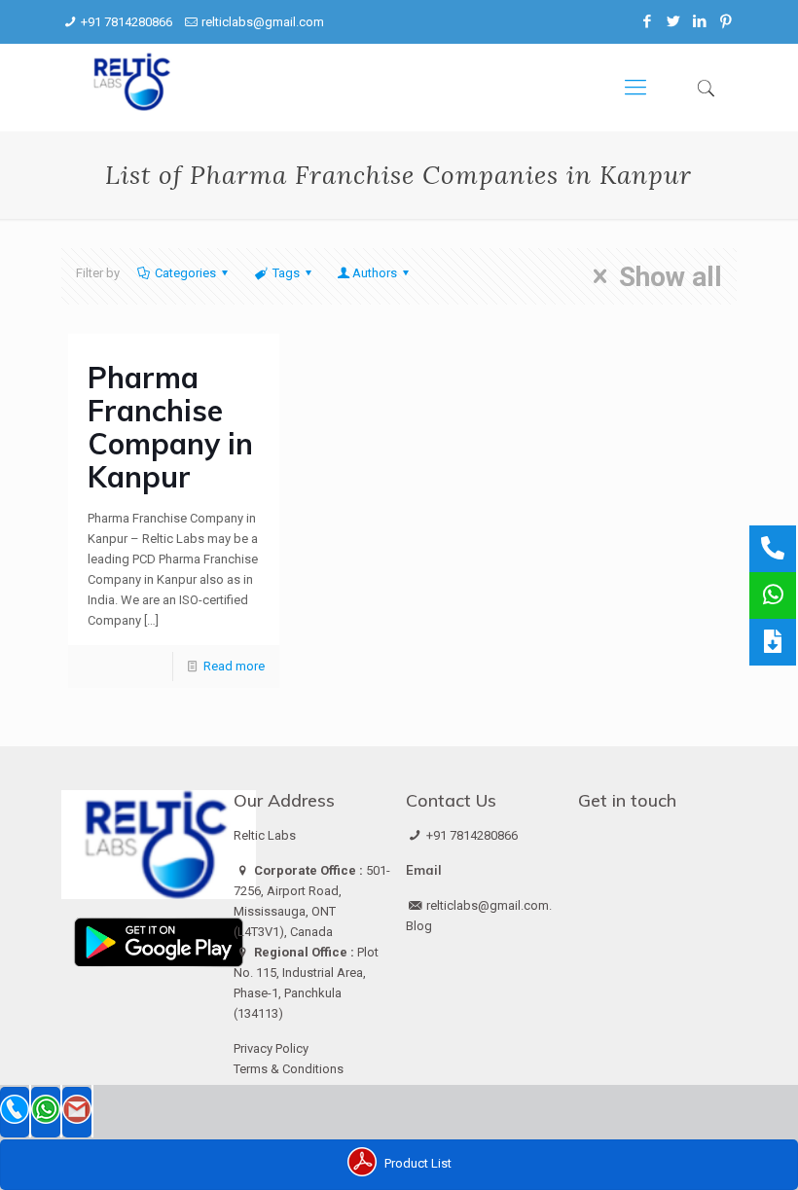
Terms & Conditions (289, 1069)
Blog (419, 926)
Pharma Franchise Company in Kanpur (170, 427)
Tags (286, 273)
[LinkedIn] (700, 21)
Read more (234, 666)
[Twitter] (674, 21)
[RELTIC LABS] (133, 87)
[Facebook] (647, 21)
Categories (185, 273)
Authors (374, 273)
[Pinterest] (726, 21)
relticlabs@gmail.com (262, 22)
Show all (670, 276)
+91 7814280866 (126, 22)
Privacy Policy (271, 1048)
